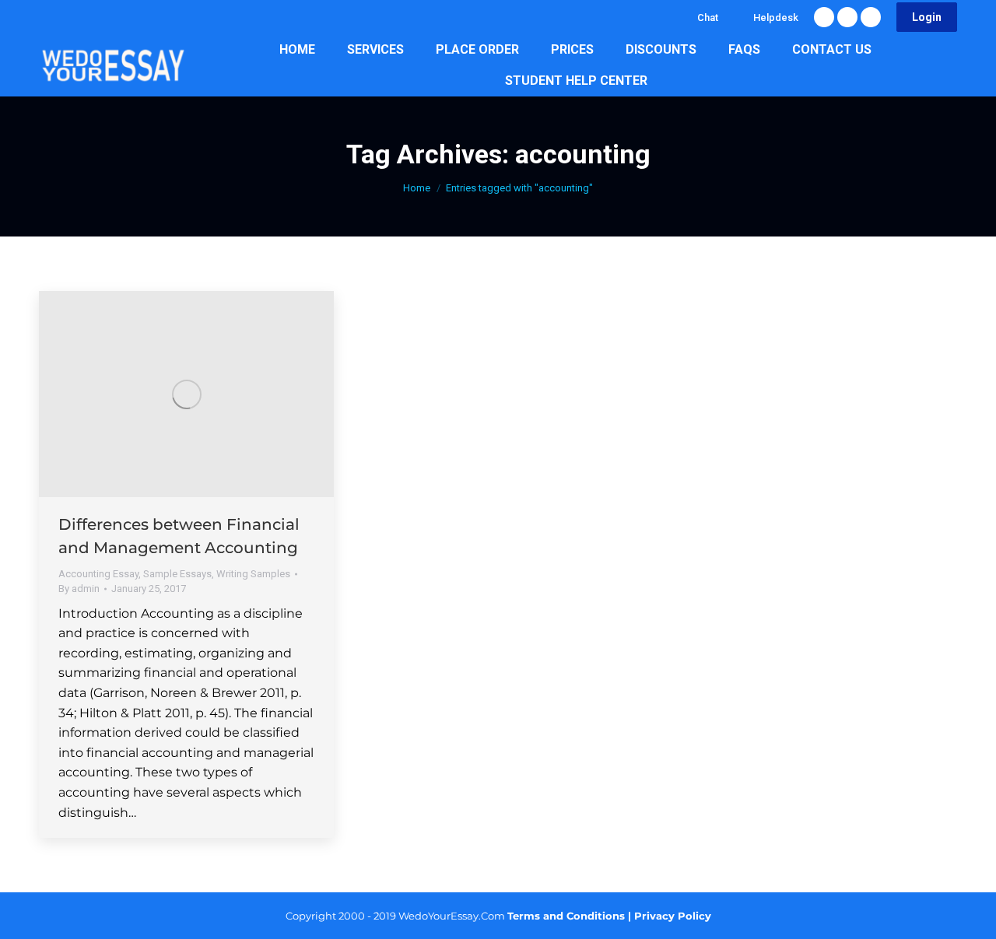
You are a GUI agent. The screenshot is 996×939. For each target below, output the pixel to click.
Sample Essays (177, 574)
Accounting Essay (98, 574)
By (79, 588)
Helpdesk (775, 17)
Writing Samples (253, 574)
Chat (707, 17)
